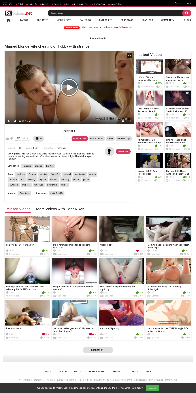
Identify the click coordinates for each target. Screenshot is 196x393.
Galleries (85, 20)
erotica (92, 174)
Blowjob (38, 166)
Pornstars (127, 20)
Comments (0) (123, 139)
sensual (67, 174)
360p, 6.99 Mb (56, 193)
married (53, 179)
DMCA (148, 371)
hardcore (21, 174)
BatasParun (123, 151)
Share (110, 139)
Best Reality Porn (81, 4)
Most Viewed (64, 20)
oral (22, 179)
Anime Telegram (117, 4)
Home (8, 20)
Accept (152, 388)
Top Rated (42, 20)
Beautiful (55, 174)
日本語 (20, 4)
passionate (80, 174)
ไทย (67, 4)
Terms (134, 371)
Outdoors (14, 185)
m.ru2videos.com (123, 27)
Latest (24, 20)
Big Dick (49, 166)
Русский (57, 4)
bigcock (42, 179)
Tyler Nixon (24, 193)
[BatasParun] (109, 151)
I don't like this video (11, 138)
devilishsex (52, 185)
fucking (32, 174)
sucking (31, 179)
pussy (86, 179)
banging (43, 174)
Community (167, 20)
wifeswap (38, 185)
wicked (64, 185)
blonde (76, 179)
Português (32, 4)
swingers (26, 185)
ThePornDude (99, 4)
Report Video (97, 139)
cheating (65, 179)
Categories (105, 20)
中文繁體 (9, 4)
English (45, 4)
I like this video (7, 138)
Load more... (98, 350)
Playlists (147, 20)
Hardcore (27, 166)
